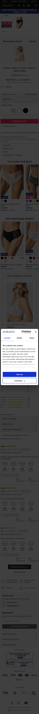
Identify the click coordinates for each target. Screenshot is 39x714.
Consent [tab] (7, 338)
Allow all (19, 374)
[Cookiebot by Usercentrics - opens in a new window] (23, 332)
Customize (18, 381)
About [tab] (32, 338)
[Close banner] (36, 332)
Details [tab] (19, 338)
